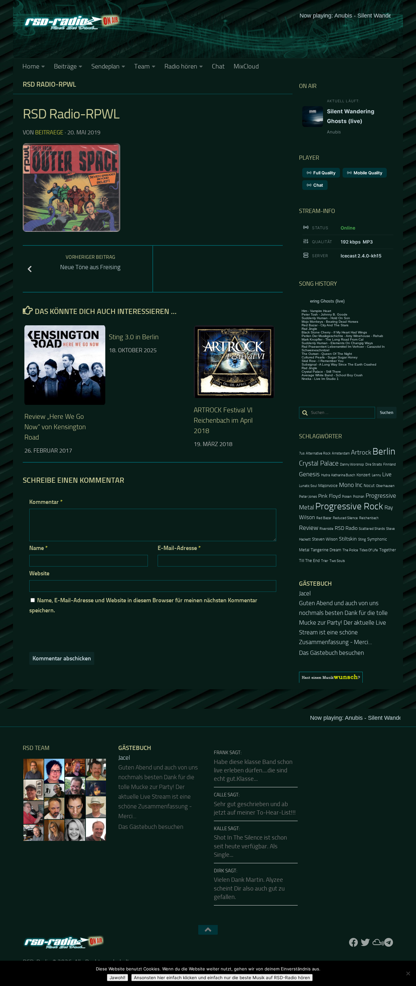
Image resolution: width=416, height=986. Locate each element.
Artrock (361, 452)
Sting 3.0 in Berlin (134, 337)
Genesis (309, 474)
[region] (347, 657)
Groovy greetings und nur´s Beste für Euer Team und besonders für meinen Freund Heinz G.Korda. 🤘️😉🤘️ (347, 613)
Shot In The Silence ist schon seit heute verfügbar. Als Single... (250, 840)
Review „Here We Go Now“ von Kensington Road (55, 426)
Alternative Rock (318, 453)
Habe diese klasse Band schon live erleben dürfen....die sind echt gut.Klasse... (253, 764)
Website (39, 573)
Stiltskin (348, 539)
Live (387, 474)
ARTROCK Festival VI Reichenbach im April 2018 (223, 420)
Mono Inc (350, 485)
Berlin (383, 451)
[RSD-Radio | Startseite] (71, 22)
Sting (362, 539)
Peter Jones (308, 496)
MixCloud (246, 66)
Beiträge (65, 66)
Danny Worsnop (352, 464)
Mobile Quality (368, 172)
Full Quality (324, 172)
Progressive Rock (349, 506)
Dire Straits (373, 464)
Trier (324, 561)
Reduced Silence (345, 518)
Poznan (358, 496)
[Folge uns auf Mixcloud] (377, 936)
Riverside (326, 529)
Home (30, 66)
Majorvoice (328, 485)
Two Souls (337, 561)
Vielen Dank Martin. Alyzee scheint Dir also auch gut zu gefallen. (249, 882)
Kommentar (46, 502)
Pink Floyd (329, 496)
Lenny (376, 475)
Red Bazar (324, 518)
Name (38, 548)
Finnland (389, 464)
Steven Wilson (325, 539)
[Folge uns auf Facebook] (353, 936)
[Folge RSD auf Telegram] (388, 936)
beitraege (49, 132)
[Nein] (408, 973)
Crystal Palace (319, 463)
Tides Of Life (368, 550)
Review (308, 527)
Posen (347, 496)
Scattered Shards (372, 529)
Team (142, 66)
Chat (218, 66)
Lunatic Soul (308, 486)
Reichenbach (369, 518)
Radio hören (180, 66)
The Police (350, 550)
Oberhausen (385, 486)
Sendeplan (105, 66)
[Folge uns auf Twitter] (365, 936)
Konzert (363, 474)
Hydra (325, 475)
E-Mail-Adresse (179, 548)
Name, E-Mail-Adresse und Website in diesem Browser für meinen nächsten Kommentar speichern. (143, 605)
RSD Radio (346, 528)
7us (302, 453)
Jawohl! (117, 977)
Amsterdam (341, 453)
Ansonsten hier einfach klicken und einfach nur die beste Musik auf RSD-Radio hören (222, 977)
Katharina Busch (343, 475)
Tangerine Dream (326, 549)
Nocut (369, 485)
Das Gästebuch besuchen (331, 633)
